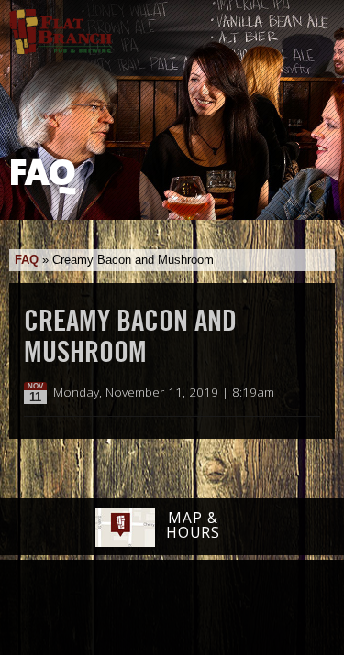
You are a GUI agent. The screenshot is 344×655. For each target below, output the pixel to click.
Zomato (286, 608)
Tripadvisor (152, 606)
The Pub (101, 609)
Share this (309, 393)
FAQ (27, 260)
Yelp (219, 608)
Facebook (54, 609)
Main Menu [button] (314, 24)
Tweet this (290, 393)
